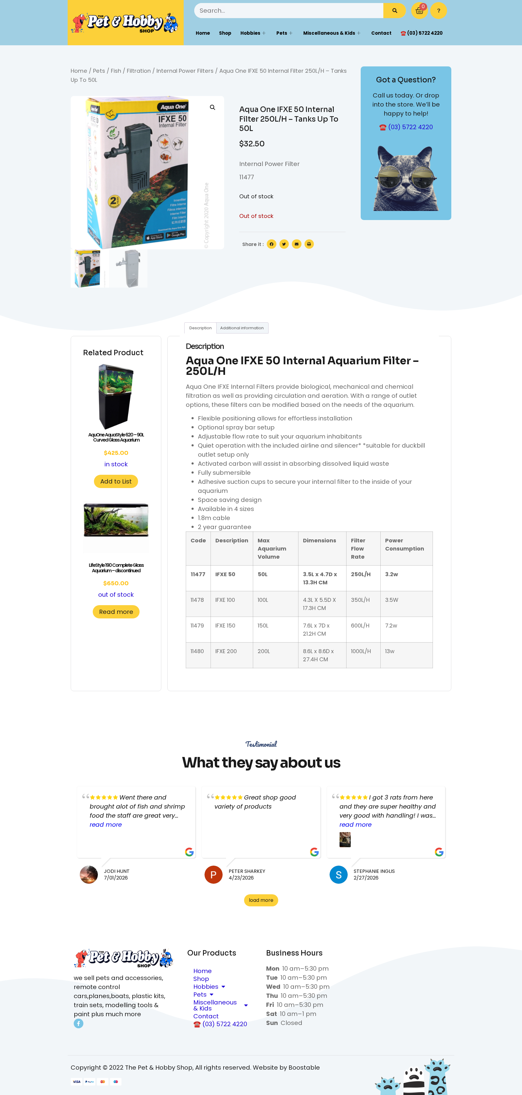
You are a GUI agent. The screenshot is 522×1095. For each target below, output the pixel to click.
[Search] (394, 10)
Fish (116, 71)
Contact (381, 33)
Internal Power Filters (185, 71)
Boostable (304, 1067)
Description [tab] (200, 328)
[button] (212, 107)
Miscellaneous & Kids (329, 33)
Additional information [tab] (242, 328)
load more (261, 900)
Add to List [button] (116, 481)
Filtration (139, 71)
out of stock (116, 580)
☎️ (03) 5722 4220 (422, 33)
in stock (116, 449)
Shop (225, 33)
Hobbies (250, 33)
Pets (281, 33)
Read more (116, 612)
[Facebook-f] (78, 1023)
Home (203, 33)
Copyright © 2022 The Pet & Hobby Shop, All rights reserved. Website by (179, 1067)
